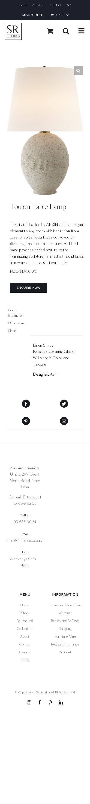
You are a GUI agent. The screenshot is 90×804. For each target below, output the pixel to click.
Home (25, 605)
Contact (25, 644)
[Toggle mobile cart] (50, 30)
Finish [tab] (12, 331)
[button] (78, 70)
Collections (25, 628)
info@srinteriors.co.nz (25, 540)
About (24, 636)
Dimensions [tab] (16, 323)
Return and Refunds (65, 620)
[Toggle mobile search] (66, 30)
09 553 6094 (24, 521)
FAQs (25, 660)
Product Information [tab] (16, 313)
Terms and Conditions (65, 605)
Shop (25, 613)
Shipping (65, 628)
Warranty (65, 613)
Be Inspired (25, 620)
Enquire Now (28, 287)
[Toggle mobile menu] (81, 30)
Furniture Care (65, 636)
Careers (25, 652)
